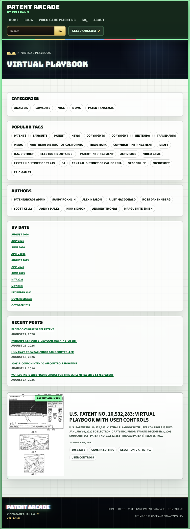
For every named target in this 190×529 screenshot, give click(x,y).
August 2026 (20, 234)
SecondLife (137, 163)
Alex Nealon (92, 199)
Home (14, 20)
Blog (28, 20)
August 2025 (20, 260)
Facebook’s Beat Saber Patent (32, 329)
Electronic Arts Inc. (56, 154)
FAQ (85, 20)
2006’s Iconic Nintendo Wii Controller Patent (44, 363)
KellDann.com (84, 30)
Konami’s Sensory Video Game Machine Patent (44, 341)
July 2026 (17, 241)
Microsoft (161, 163)
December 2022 (21, 292)
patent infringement (97, 154)
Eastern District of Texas (34, 163)
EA (63, 163)
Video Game (152, 154)
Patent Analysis (101, 108)
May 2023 (17, 286)
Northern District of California (56, 145)
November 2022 (21, 299)
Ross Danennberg (156, 199)
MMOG (18, 145)
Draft (163, 145)
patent (59, 135)
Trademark (98, 145)
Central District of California (96, 163)
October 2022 (20, 305)
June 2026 (18, 247)
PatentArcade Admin (30, 199)
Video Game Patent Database (146, 509)
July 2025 (17, 267)
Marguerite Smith (138, 208)
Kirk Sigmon (76, 208)
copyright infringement (133, 145)
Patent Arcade (28, 507)
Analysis (21, 108)
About (99, 20)
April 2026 (18, 254)
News (76, 108)
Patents (20, 135)
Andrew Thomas (105, 208)
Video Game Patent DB (57, 20)
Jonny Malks (49, 208)
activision (128, 154)
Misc (61, 108)
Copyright (120, 135)
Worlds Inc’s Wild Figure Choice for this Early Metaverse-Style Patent (62, 375)
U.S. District (24, 154)
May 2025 (17, 279)
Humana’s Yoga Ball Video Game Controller (42, 352)
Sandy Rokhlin (64, 199)
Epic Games (22, 172)
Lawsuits (42, 108)
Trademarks (166, 135)
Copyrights (96, 135)
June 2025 (18, 273)
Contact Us (175, 509)
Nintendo (142, 135)
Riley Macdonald (122, 199)
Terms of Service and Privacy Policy (159, 516)
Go (60, 31)
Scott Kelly (23, 208)
